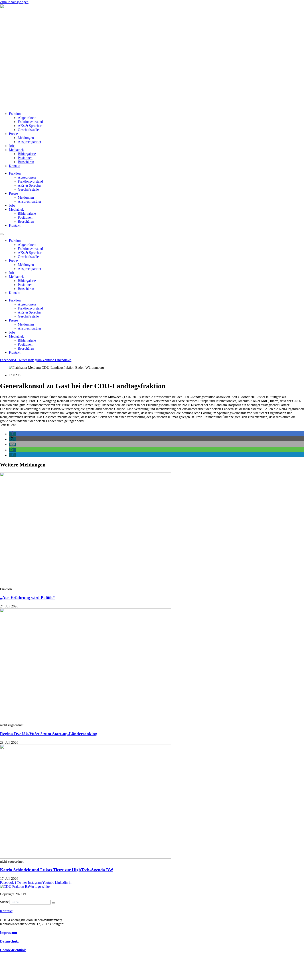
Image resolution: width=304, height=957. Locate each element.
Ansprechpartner (29, 142)
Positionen (25, 158)
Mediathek (16, 150)
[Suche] (53, 903)
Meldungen (26, 138)
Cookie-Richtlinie (13, 950)
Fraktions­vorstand (30, 122)
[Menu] (2, 234)
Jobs (12, 146)
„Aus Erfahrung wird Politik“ (27, 597)
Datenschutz (9, 941)
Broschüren (26, 162)
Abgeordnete (27, 118)
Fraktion (15, 114)
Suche (4, 902)
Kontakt (14, 166)
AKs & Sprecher (29, 126)
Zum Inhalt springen (14, 2)
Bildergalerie (27, 154)
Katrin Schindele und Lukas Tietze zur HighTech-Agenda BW (56, 869)
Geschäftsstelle (28, 130)
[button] (12, 434)
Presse (13, 134)
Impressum (8, 933)
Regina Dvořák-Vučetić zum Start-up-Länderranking (48, 733)
